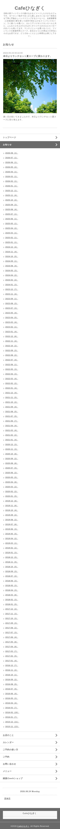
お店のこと (8, 735)
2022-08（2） (11, 355)
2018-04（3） (11, 590)
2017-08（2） (11, 628)
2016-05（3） (11, 698)
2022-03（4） (11, 379)
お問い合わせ (9, 764)
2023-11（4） (11, 294)
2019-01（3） (11, 553)
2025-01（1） (11, 242)
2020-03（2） (11, 487)
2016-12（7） (11, 665)
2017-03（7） (11, 651)
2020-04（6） (11, 482)
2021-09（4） (11, 407)
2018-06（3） (11, 581)
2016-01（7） (11, 717)
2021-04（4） (11, 426)
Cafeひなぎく (30, 8)
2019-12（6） (11, 501)
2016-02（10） (12, 712)
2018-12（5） (11, 557)
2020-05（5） (11, 477)
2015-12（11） (12, 722)
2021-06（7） (11, 421)
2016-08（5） (11, 684)
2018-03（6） (11, 595)
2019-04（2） (11, 539)
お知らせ (7, 144)
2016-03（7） (11, 708)
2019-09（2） (11, 515)
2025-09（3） (11, 205)
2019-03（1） (11, 543)
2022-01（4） (11, 388)
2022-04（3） (11, 374)
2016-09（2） (11, 680)
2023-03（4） (11, 322)
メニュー (7, 771)
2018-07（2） (11, 576)
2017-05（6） (11, 642)
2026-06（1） (11, 162)
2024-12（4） (11, 247)
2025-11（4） (11, 195)
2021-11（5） (11, 398)
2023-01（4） (11, 332)
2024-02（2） (11, 280)
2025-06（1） (11, 219)
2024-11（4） (11, 252)
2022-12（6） (11, 336)
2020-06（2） (11, 473)
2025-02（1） (11, 238)
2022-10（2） (11, 346)
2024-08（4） (11, 266)
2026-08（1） (11, 153)
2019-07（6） (11, 524)
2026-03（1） (11, 177)
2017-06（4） (11, 637)
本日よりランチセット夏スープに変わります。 (27, 56)
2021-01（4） (11, 440)
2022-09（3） (11, 350)
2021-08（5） (11, 412)
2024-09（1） (11, 261)
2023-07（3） (11, 308)
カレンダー (8, 742)
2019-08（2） (11, 520)
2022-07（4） (11, 360)
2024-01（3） (11, 285)
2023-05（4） (11, 313)
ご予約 (6, 757)
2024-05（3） (11, 271)
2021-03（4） (11, 430)
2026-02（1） (11, 181)
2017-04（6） (11, 647)
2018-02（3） (11, 600)
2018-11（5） (11, 562)
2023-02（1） (11, 327)
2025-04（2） (11, 228)
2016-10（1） (11, 675)
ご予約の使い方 (10, 749)
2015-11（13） (12, 727)
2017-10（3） (11, 618)
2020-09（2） (11, 459)
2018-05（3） (11, 586)
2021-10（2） (11, 402)
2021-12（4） (11, 393)
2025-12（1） (11, 191)
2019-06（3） (11, 529)
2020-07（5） (11, 468)
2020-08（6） (11, 463)
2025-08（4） (11, 209)
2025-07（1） (11, 214)
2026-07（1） (11, 158)
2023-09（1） (11, 299)
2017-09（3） (11, 623)
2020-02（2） (11, 492)
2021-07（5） (11, 416)
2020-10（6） (11, 454)
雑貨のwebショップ (13, 778)
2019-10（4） (11, 510)
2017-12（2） (11, 609)
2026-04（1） (11, 172)
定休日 (7, 798)
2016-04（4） (11, 703)
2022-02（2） (11, 383)
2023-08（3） (11, 303)
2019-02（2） (11, 548)
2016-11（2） (11, 670)
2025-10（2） (11, 200)
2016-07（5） (11, 689)
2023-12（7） (11, 289)
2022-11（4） (11, 341)
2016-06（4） (11, 694)
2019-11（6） (11, 506)
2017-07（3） (11, 633)
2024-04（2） (11, 275)
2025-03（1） (11, 233)
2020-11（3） (11, 449)
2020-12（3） (11, 445)
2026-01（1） (11, 186)
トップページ (9, 137)
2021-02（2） (11, 435)
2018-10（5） (11, 567)
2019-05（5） (11, 534)
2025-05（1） (11, 224)
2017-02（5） (11, 656)
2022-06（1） (11, 365)
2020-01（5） (11, 496)
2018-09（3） (11, 571)
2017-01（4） (11, 661)
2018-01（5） (11, 604)
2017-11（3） (11, 614)
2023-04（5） (11, 318)
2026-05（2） (11, 167)
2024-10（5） (11, 256)
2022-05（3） (11, 369)
